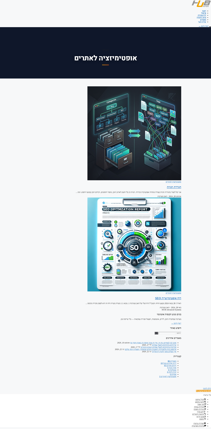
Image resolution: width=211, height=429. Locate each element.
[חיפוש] (156, 333)
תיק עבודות (202, 15)
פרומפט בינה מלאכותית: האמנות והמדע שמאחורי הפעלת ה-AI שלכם (150, 349)
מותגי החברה (201, 17)
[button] (203, 391)
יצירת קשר (202, 22)
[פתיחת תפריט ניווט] (210, 26)
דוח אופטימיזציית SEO (168, 298)
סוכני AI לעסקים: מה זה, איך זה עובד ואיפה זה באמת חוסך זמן (153, 343)
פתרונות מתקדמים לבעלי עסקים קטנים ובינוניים (158, 347)
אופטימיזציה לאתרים (173, 182)
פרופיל (203, 13)
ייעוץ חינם (204, 26)
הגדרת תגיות (174, 187)
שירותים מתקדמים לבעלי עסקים (164, 345)
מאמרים (203, 20)
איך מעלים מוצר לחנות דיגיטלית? (164, 351)
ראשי (204, 11)
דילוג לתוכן (207, 388)
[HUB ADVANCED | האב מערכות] (201, 7)
